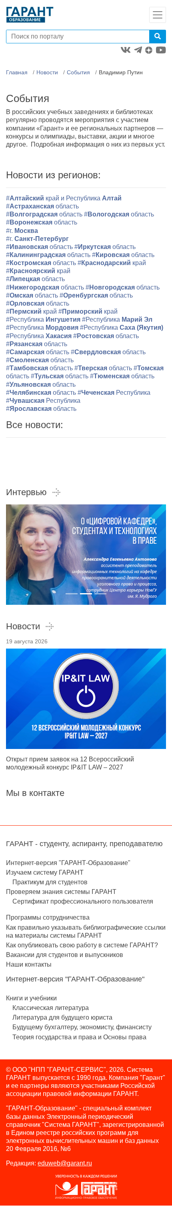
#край (112, 262)
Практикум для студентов (50, 882)
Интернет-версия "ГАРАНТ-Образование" (68, 862)
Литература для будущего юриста (62, 1017)
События (78, 72)
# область (122, 376)
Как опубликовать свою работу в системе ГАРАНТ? (82, 945)
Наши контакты (29, 964)
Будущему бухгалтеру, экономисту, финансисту (82, 1027)
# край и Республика (64, 198)
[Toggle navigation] (157, 15)
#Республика (43, 319)
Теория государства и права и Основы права (79, 1037)
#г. (22, 230)
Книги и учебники (31, 998)
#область (42, 206)
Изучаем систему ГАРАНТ (45, 872)
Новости (47, 72)
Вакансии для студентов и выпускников (64, 954)
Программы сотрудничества (48, 917)
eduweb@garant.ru (65, 1163)
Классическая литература (50, 1007)
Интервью (26, 492)
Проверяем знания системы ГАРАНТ (61, 891)
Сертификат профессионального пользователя (82, 901)
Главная (17, 72)
